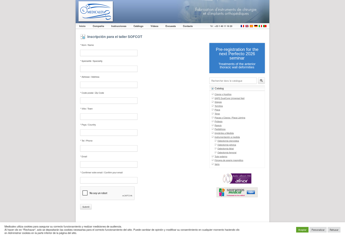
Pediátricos (220, 129)
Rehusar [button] (334, 229)
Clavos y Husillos (223, 94)
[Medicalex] (96, 11)
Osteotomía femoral (226, 152)
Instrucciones (118, 26)
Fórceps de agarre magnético (229, 160)
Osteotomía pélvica (226, 144)
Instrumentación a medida (227, 136)
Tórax (217, 113)
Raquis (218, 125)
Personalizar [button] (318, 229)
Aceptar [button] (302, 229)
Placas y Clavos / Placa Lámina (230, 117)
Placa (217, 109)
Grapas (218, 101)
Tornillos (219, 105)
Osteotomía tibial (225, 148)
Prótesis (218, 121)
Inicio (82, 26)
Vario (217, 164)
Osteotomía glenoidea (228, 140)
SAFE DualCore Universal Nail (230, 98)
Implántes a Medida (224, 133)
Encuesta (170, 26)
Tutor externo (221, 156)
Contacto (188, 26)
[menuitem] (242, 25)
